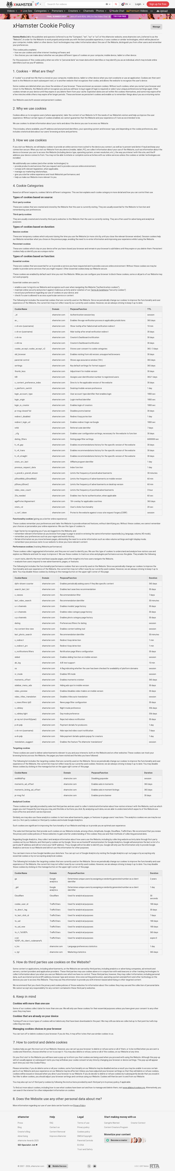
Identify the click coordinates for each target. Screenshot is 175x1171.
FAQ (51, 1123)
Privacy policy (83, 1127)
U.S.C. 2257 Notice (141, 1166)
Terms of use (83, 1123)
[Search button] (116, 4)
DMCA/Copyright (84, 1136)
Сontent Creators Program (116, 1127)
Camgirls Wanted (111, 1123)
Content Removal (57, 1132)
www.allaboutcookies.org (134, 1087)
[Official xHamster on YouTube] (95, 1166)
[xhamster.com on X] (89, 1166)
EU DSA (80, 1145)
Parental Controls (85, 1140)
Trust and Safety (85, 1149)
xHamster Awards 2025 (28, 1140)
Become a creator (119, 1140)
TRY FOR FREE (119, 16)
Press (20, 1123)
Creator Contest (138, 1123)
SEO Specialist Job (26, 1145)
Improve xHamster (58, 1136)
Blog (20, 1127)
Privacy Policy (79, 1105)
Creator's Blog (24, 1132)
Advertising (23, 1136)
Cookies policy (83, 1132)
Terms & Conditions (99, 290)
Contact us (55, 1127)
